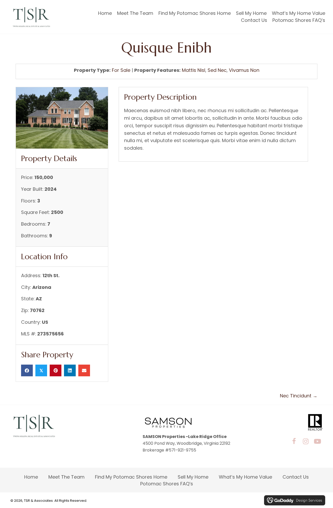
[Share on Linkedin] (70, 370)
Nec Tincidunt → (298, 395)
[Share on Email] (84, 370)
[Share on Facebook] (27, 370)
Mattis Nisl (193, 70)
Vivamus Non (244, 70)
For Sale (121, 70)
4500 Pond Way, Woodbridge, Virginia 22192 (186, 443)
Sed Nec (217, 70)
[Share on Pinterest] (55, 370)
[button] (294, 441)
